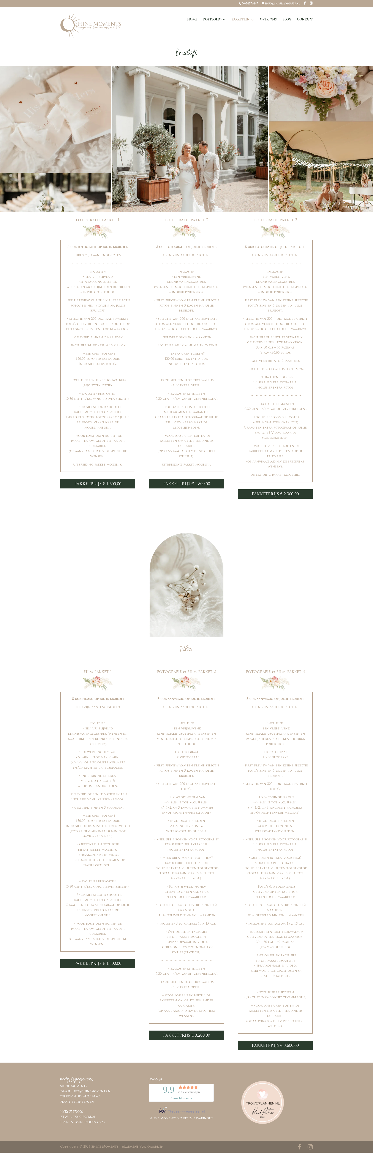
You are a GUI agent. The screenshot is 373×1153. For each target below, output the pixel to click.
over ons (268, 19)
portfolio (212, 19)
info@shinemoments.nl (91, 1091)
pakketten (241, 19)
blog (287, 19)
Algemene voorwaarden (143, 1146)
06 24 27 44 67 (89, 1096)
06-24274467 (250, 3)
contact (305, 19)
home (192, 19)
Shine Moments (104, 1146)
